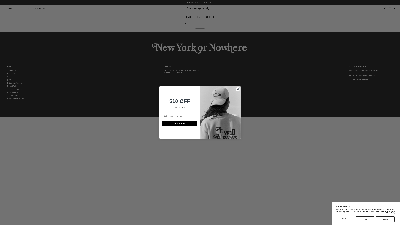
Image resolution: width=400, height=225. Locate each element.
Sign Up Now (180, 123)
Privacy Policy (390, 213)
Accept (365, 219)
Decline (385, 219)
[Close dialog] (238, 89)
